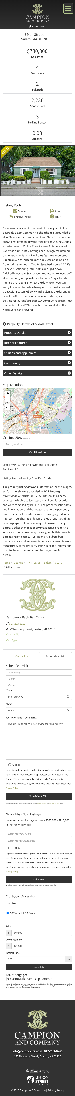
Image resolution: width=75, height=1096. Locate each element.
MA (28, 562)
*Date (9, 690)
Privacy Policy (12, 788)
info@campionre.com (27, 1051)
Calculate (39, 967)
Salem (48, 562)
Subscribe (38, 879)
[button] (6, 171)
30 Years (14, 913)
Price (8, 926)
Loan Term (11, 903)
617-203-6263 (39, 26)
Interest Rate (13, 952)
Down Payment (14, 939)
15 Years (30, 913)
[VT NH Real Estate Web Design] (37, 1080)
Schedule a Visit (55, 656)
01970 (58, 562)
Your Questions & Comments (21, 717)
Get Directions (37, 452)
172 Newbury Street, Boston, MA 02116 (37, 1056)
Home (6, 562)
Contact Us (12, 634)
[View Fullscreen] (7, 407)
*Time (9, 704)
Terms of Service (54, 803)
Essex (37, 562)
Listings (18, 562)
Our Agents (12, 640)
